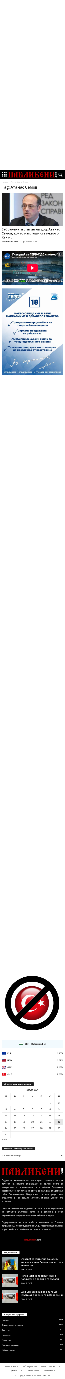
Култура (6, 1330)
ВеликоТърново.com (50, 1366)
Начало (5, 182)
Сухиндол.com (16, 1370)
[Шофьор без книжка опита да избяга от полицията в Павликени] (10, 1296)
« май (4, 1139)
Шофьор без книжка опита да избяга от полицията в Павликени (42, 1293)
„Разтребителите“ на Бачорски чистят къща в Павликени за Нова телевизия (42, 1262)
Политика (6, 1335)
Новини (5, 1320)
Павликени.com (10, 241)
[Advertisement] (33, 51)
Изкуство (6, 1340)
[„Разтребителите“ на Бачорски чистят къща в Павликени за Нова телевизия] (10, 1263)
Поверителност (12, 1366)
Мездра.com (49, 1370)
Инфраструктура (10, 1345)
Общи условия (30, 1366)
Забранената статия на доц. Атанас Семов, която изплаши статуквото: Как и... (31, 233)
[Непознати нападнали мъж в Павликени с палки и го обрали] (10, 1280)
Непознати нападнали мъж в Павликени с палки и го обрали (40, 1277)
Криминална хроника (12, 1325)
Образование (8, 1350)
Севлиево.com (33, 1370)
